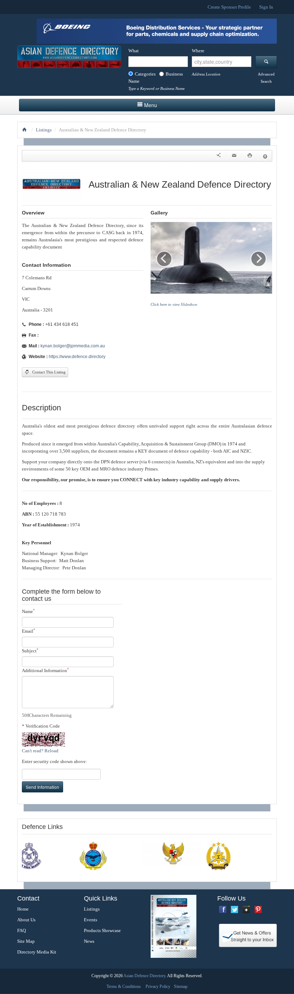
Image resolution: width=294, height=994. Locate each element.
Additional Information (45, 670)
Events (90, 919)
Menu (150, 104)
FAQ (21, 930)
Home (23, 909)
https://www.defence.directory (77, 356)
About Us (26, 919)
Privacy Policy (158, 986)
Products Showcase (102, 930)
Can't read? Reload (40, 750)
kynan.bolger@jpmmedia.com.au (73, 345)
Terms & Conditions (123, 986)
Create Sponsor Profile (229, 7)
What (133, 50)
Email (28, 631)
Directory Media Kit (36, 952)
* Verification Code (41, 726)
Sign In (266, 7)
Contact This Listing (48, 372)
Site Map (26, 941)
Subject (30, 650)
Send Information (42, 787)
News (89, 941)
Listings (44, 129)
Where (198, 50)
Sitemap (181, 986)
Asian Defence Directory (144, 975)
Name (28, 611)
